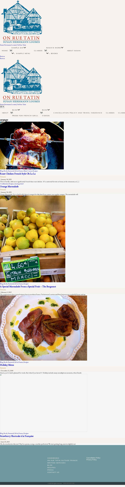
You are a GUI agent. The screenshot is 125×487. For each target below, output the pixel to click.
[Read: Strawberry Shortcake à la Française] (43, 431)
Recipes (35, 171)
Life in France (18, 171)
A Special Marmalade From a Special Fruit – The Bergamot (28, 286)
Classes (38, 51)
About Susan (74, 51)
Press (50, 470)
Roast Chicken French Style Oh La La (18, 173)
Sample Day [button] (18, 48)
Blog (15, 110)
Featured (11, 171)
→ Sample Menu (22, 53)
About (5, 113)
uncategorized (18, 184)
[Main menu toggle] (2, 106)
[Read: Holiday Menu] (43, 360)
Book (5, 171)
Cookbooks (53, 458)
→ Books (53, 53)
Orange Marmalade (9, 186)
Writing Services (56, 463)
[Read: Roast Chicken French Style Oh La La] (32, 169)
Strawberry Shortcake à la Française (17, 436)
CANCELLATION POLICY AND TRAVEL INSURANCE (77, 113)
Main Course (28, 171)
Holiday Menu (7, 364)
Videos (46, 116)
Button (2, 58)
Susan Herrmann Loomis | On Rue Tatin (13, 45)
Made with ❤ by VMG (68, 483)
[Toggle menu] (11, 113)
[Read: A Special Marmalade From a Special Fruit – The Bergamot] (32, 282)
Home (5, 51)
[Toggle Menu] (11, 51)
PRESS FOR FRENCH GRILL (25, 116)
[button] (25, 48)
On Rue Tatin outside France (62, 460)
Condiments (4, 184)
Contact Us (53, 472)
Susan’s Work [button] (53, 48)
